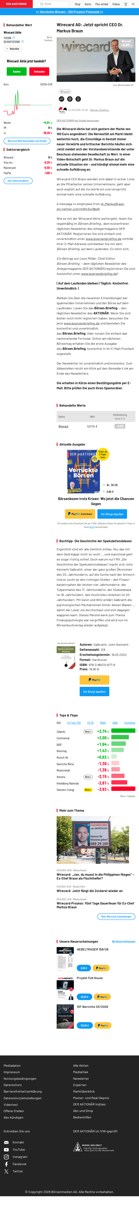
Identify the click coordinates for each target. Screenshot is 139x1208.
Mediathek (80, 1072)
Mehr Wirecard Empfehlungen (116, 916)
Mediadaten (12, 1065)
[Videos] (116, 4)
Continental (63, 738)
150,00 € (85, 1025)
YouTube (19, 1149)
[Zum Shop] (78, 4)
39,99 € (84, 996)
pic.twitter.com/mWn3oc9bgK (78, 209)
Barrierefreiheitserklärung (23, 1091)
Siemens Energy (65, 790)
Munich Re (62, 757)
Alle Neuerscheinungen (123, 941)
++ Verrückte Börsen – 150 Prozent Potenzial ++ (69, 12)
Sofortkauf (86, 514)
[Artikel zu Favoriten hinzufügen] (78, 99)
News (87, 731)
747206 (8, 37)
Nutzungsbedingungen (20, 1078)
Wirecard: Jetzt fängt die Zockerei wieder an (90, 891)
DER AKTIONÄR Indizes (89, 1104)
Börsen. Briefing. (99, 109)
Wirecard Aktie (12, 32)
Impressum (12, 1072)
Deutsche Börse (65, 764)
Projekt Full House (90, 978)
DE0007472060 (12, 41)
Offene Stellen (14, 1111)
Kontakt (18, 1142)
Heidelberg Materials (68, 783)
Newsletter (81, 1078)
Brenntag (62, 751)
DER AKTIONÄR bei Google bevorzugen (78, 120)
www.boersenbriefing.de (103, 239)
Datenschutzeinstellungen (22, 1098)
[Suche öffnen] (41, 4)
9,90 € (84, 968)
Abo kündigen (13, 1117)
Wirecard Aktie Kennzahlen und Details (27, 140)
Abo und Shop (83, 1111)
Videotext (11, 1104)
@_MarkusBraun (112, 204)
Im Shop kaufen (112, 514)
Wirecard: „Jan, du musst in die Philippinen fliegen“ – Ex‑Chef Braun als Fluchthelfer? (95, 876)
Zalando (61, 731)
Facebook (19, 1164)
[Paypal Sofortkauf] (94, 679)
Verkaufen (39, 71)
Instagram (20, 1157)
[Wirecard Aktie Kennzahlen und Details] (28, 102)
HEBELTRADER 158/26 (93, 949)
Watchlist (14, 48)
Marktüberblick (84, 1091)
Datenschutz (13, 1085)
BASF (59, 745)
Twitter (18, 1171)
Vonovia (61, 777)
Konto (92, 526)
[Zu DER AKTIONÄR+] (101, 4)
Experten (80, 1085)
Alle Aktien (81, 1065)
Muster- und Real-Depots (91, 1098)
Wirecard (65, 91)
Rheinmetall (63, 770)
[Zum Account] (88, 4)
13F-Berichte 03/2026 (92, 1007)
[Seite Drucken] (70, 99)
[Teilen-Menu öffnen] (61, 99)
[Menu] (134, 4)
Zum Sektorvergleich (18, 180)
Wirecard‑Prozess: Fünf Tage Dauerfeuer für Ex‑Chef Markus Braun (95, 905)
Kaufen (16, 71)
